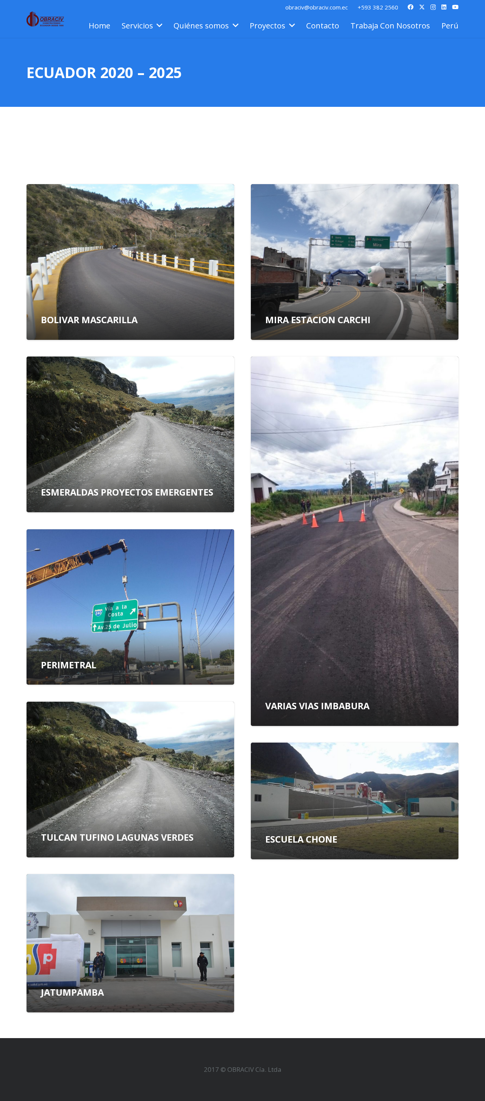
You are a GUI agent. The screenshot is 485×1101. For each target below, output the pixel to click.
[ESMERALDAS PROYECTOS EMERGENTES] (130, 434)
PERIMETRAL (68, 665)
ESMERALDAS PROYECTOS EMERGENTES (127, 492)
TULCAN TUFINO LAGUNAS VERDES (117, 837)
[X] (422, 7)
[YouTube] (455, 7)
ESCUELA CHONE (301, 839)
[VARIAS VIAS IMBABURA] (354, 541)
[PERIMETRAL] (130, 607)
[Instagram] (433, 7)
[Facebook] (410, 7)
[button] (158, 25)
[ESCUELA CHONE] (354, 801)
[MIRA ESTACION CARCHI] (354, 262)
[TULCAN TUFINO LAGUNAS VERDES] (130, 779)
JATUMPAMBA (72, 992)
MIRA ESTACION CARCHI (318, 320)
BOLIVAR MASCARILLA (89, 320)
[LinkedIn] (443, 7)
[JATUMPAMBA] (130, 943)
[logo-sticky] (45, 19)
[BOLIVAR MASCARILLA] (130, 262)
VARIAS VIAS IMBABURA (317, 706)
